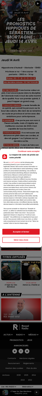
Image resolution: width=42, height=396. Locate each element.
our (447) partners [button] (14, 162)
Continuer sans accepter (29, 151)
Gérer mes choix (21, 239)
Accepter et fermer (21, 231)
